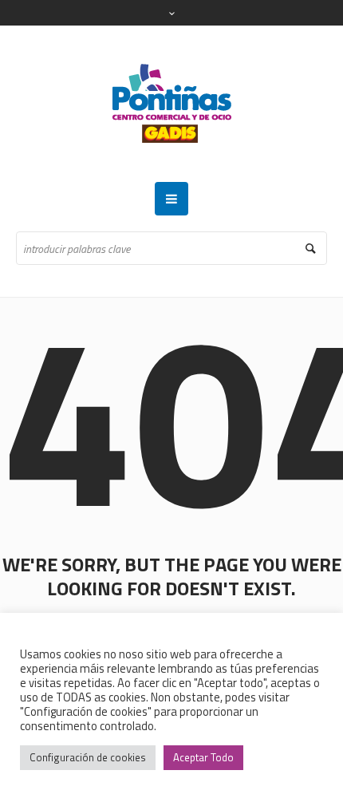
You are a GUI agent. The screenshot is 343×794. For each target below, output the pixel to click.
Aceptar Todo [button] (203, 757)
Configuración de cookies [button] (88, 757)
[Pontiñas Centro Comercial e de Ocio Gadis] (172, 103)
